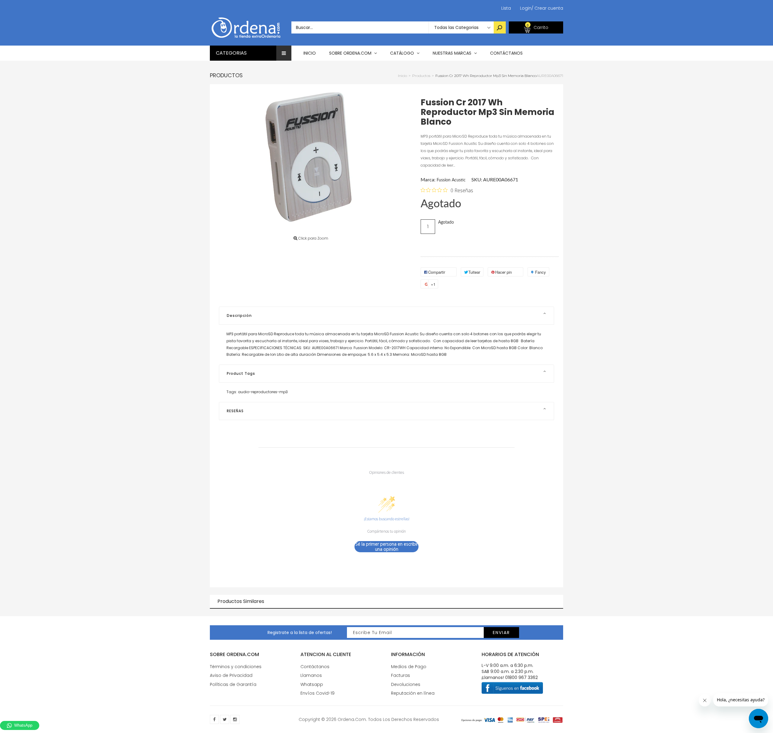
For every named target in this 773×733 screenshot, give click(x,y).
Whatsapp (311, 684)
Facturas (400, 675)
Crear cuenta (547, 8)
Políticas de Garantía (233, 684)
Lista (506, 8)
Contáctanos (314, 667)
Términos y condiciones (235, 667)
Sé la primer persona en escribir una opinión (386, 546)
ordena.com (352, 719)
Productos (226, 75)
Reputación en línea (413, 693)
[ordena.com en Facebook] (214, 719)
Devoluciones (405, 684)
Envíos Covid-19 (317, 693)
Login (525, 8)
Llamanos (311, 675)
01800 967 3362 (521, 677)
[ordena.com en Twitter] (224, 719)
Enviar (501, 632)
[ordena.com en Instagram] (234, 719)
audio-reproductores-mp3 (263, 391)
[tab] (386, 316)
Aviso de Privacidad (231, 675)
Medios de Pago (408, 667)
